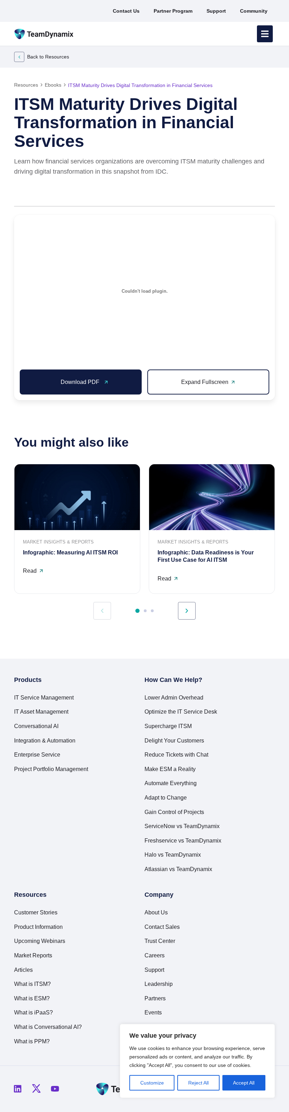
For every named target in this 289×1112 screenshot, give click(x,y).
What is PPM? (32, 1041)
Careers (154, 955)
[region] (197, 1061)
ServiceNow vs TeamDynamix (182, 826)
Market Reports (33, 955)
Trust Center (159, 941)
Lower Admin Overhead (173, 698)
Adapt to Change (165, 798)
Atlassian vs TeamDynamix (178, 869)
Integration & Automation (44, 741)
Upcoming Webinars (39, 941)
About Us (156, 912)
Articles (23, 970)
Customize (152, 1083)
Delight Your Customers (174, 741)
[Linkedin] (17, 1088)
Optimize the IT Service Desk (180, 712)
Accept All (243, 1083)
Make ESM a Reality (170, 769)
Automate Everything (170, 783)
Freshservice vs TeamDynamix (182, 841)
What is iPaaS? (33, 1012)
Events (153, 1012)
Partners (155, 998)
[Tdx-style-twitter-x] (36, 1088)
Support (154, 970)
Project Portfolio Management (51, 769)
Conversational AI (36, 726)
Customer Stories (35, 912)
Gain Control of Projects (174, 812)
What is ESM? (32, 998)
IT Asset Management (41, 712)
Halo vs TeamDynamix (172, 855)
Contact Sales (162, 927)
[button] (235, 195)
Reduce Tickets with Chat (176, 755)
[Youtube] (55, 1088)
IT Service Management (44, 698)
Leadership (158, 984)
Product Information (38, 927)
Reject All (198, 1083)
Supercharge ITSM (168, 726)
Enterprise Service (37, 755)
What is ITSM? (32, 984)
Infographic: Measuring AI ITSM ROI (70, 552)
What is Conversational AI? (48, 1027)
